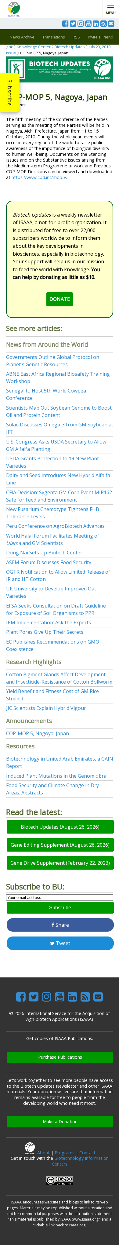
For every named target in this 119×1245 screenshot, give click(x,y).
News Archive (22, 37)
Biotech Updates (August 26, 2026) (60, 826)
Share (61, 925)
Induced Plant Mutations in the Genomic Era (56, 775)
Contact (87, 1153)
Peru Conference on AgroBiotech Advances (55, 526)
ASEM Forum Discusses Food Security (48, 562)
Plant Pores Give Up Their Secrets (44, 632)
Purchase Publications (60, 1057)
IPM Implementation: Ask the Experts (48, 622)
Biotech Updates (70, 46)
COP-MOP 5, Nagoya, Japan (37, 733)
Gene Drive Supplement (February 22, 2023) (60, 863)
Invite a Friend (100, 37)
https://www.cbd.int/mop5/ (39, 177)
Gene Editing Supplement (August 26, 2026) (60, 845)
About (43, 1153)
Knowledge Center (34, 46)
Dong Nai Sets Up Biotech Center (44, 552)
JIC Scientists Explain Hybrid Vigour (46, 708)
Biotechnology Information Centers (80, 1161)
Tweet (62, 943)
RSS (76, 37)
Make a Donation (60, 1121)
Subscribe (9, 92)
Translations (53, 37)
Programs (64, 1153)
